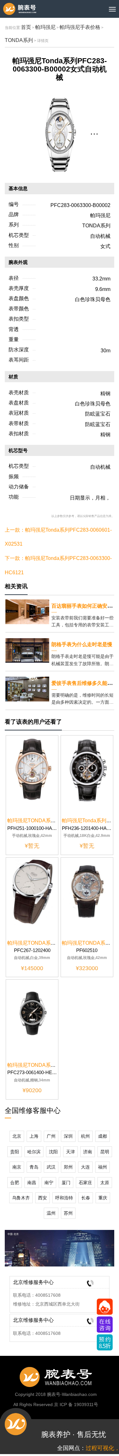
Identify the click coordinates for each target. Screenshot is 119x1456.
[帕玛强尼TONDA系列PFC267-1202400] (32, 891)
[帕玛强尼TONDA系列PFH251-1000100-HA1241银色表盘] (32, 769)
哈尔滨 (34, 1151)
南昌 (31, 1182)
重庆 (102, 1197)
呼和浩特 (64, 1197)
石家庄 (85, 1182)
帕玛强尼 (45, 27)
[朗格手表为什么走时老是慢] (27, 650)
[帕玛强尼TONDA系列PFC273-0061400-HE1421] (32, 1013)
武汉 (51, 1167)
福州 (102, 1167)
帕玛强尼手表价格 (80, 27)
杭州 (85, 1136)
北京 (16, 1136)
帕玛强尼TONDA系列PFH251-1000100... (53, 820)
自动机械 (100, 236)
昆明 (104, 1151)
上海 (34, 1136)
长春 (85, 1197)
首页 (26, 27)
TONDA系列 (19, 40)
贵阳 (14, 1151)
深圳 (68, 1136)
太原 (104, 1182)
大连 (85, 1167)
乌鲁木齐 (21, 1197)
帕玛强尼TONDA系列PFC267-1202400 (51, 943)
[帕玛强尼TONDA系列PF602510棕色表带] (87, 891)
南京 (16, 1167)
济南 (87, 1151)
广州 (51, 1136)
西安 (42, 1197)
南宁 (48, 1182)
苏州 (68, 1213)
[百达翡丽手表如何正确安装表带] (27, 611)
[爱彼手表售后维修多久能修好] (27, 688)
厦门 (66, 1182)
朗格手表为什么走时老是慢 (81, 644)
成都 (102, 1136)
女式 (105, 246)
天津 (70, 1151)
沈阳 (53, 1151)
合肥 (14, 1182)
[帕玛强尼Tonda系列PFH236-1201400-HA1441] (87, 769)
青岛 (34, 1167)
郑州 (68, 1167)
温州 (51, 1213)
